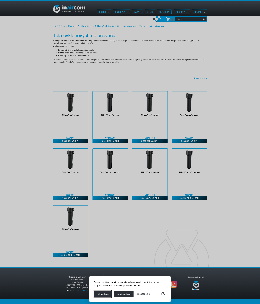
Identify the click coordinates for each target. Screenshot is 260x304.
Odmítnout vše (124, 293)
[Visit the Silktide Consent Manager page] (163, 294)
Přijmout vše (103, 293)
